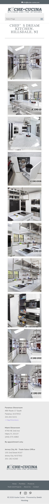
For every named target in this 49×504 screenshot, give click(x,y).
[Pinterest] (30, 493)
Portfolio (22, 484)
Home (14, 484)
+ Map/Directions (12, 420)
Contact (36, 487)
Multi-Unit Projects (14, 487)
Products (31, 484)
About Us (27, 487)
